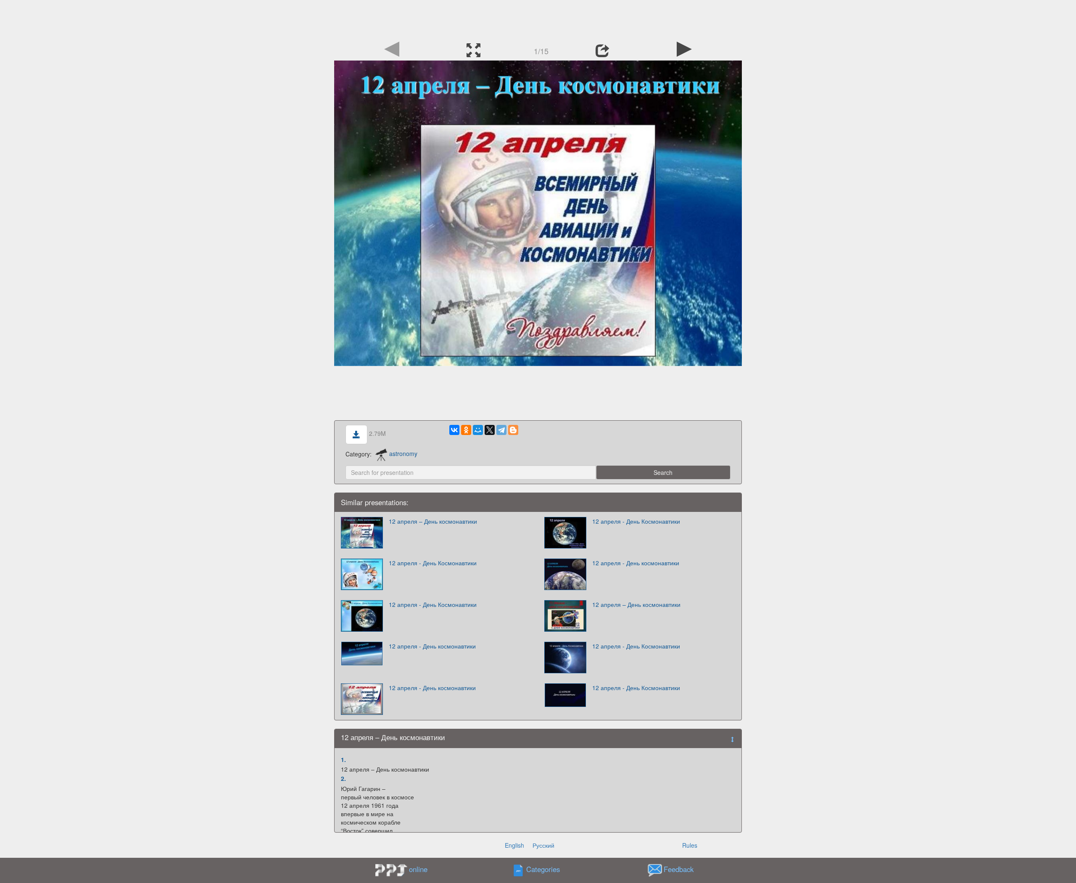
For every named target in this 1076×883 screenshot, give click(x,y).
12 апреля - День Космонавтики (636, 521)
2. (343, 778)
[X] (490, 430)
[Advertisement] (538, 19)
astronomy (403, 453)
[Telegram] (501, 430)
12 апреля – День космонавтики (433, 521)
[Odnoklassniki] (466, 430)
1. (343, 759)
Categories (543, 869)
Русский (543, 845)
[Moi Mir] (478, 430)
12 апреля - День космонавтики (635, 563)
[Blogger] (513, 430)
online (418, 869)
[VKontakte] (454, 430)
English (514, 845)
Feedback (679, 869)
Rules (689, 845)
